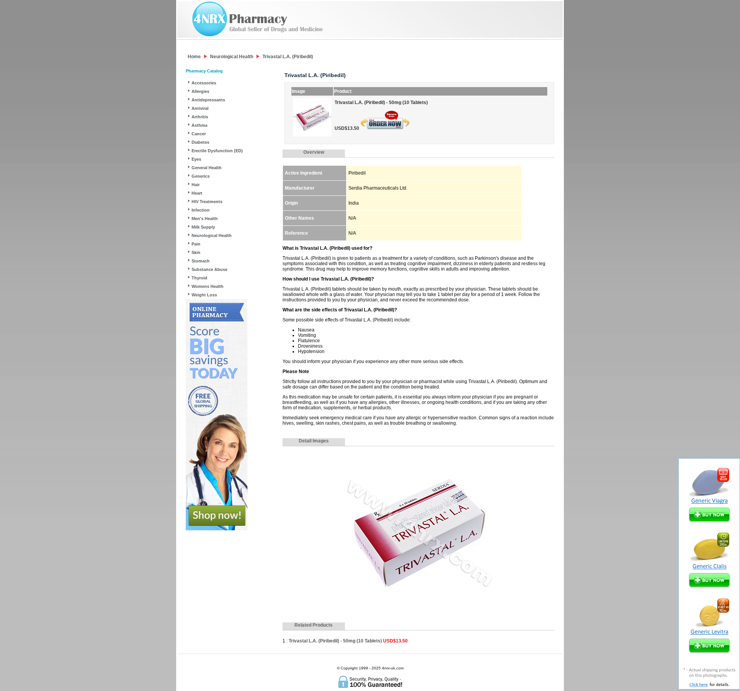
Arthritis (200, 116)
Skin (196, 252)
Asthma (199, 125)
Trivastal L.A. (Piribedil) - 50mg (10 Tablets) (348, 641)
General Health (207, 167)
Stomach (201, 261)
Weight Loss (204, 295)
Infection (201, 210)
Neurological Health (231, 56)
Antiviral (200, 108)
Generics (201, 176)
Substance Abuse (209, 269)
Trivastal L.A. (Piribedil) (287, 56)
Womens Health (208, 286)
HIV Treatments (207, 201)
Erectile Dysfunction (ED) (217, 150)
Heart (197, 193)
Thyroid (199, 278)
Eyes (196, 159)
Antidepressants (208, 100)
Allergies (200, 91)
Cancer (199, 133)
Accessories (204, 83)
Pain (196, 244)
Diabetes (200, 142)
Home (194, 56)
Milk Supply (203, 227)
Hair (196, 184)
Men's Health (205, 218)
